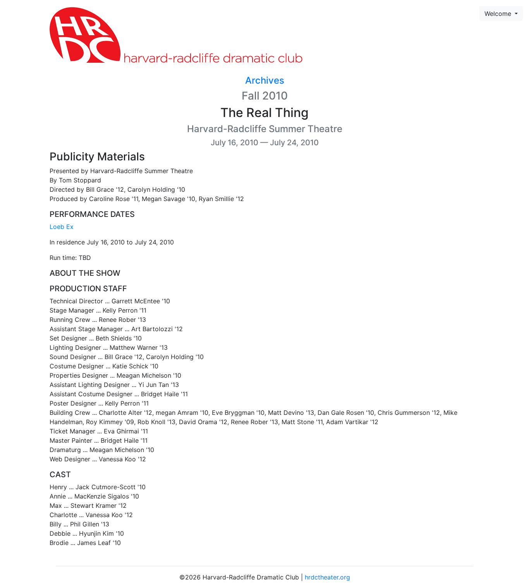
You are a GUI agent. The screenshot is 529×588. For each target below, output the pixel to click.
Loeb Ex (62, 226)
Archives (264, 80)
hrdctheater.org (327, 577)
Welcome (498, 13)
